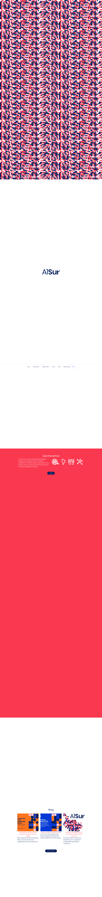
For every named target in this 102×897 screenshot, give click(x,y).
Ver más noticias (51, 851)
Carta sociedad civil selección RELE (51, 832)
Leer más (51, 473)
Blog (59, 366)
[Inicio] (51, 272)
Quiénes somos (45, 366)
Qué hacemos (36, 366)
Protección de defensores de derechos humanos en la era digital (28, 834)
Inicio (28, 366)
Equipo (53, 366)
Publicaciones (67, 366)
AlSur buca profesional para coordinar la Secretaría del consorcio (74, 834)
